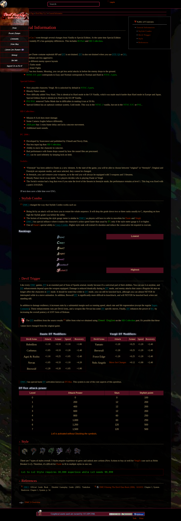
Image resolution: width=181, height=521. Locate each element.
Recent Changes (14, 33)
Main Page (30, 13)
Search (46, 8)
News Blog (14, 44)
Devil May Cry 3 (41, 13)
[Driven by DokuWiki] (126, 514)
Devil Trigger (144, 35)
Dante (128, 218)
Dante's (36, 225)
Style (140, 39)
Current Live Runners (14, 50)
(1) (21, 204)
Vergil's (137, 460)
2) (95, 486)
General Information (55, 13)
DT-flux (68, 382)
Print (141, 518)
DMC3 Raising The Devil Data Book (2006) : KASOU (121, 487)
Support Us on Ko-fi (14, 66)
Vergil (138, 218)
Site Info (14, 60)
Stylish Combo (145, 31)
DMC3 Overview (32, 502)
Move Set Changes (117, 362)
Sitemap (14, 55)
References (143, 42)
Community (14, 39)
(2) (64, 320)
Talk (134, 518)
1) (21, 486)
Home (14, 28)
